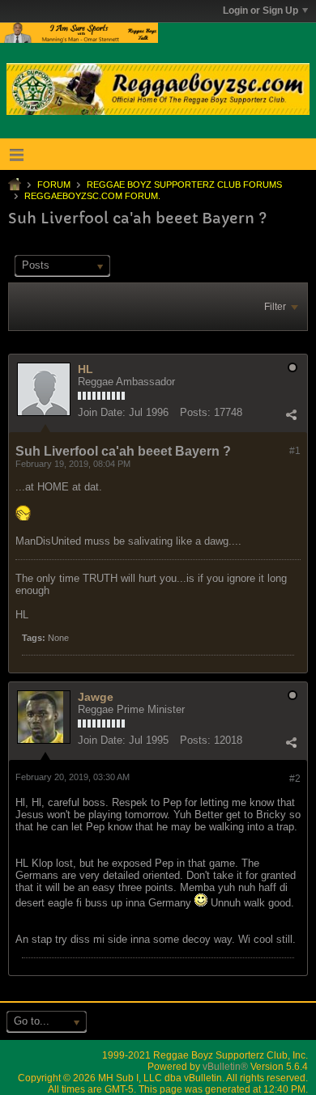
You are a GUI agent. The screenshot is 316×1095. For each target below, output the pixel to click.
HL (85, 369)
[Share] (291, 414)
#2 (295, 778)
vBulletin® (225, 1066)
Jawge (95, 696)
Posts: (195, 412)
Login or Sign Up (260, 10)
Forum (53, 184)
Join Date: (102, 412)
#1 (295, 450)
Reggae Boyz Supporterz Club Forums (184, 184)
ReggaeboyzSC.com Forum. (92, 196)
